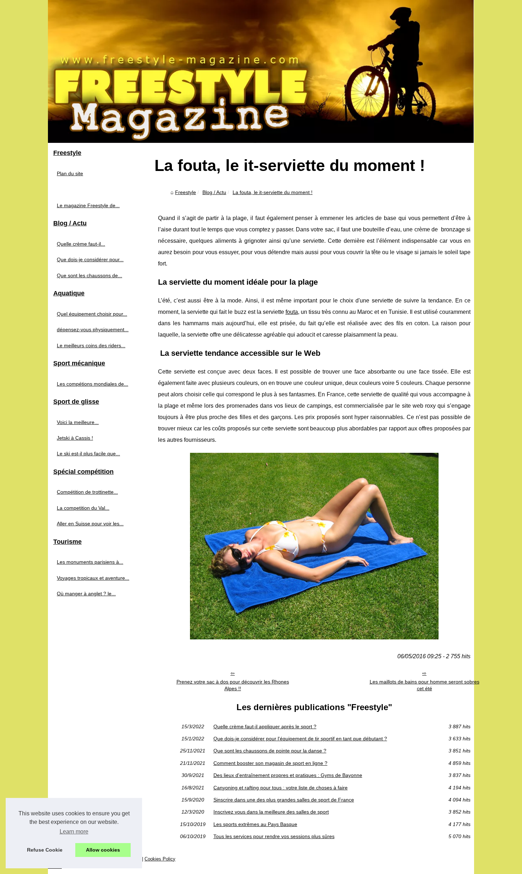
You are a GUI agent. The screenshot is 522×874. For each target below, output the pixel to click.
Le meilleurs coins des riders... (91, 345)
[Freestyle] (261, 71)
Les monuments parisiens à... (90, 562)
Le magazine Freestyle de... (88, 205)
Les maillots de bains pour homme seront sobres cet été (424, 685)
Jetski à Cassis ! (75, 438)
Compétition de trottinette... (87, 492)
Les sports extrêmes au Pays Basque (255, 824)
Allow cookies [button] (103, 850)
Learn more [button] (74, 832)
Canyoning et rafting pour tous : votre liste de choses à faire (280, 787)
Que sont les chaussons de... (89, 275)
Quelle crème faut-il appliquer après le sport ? (264, 726)
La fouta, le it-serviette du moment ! (272, 192)
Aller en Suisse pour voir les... (90, 523)
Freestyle (185, 192)
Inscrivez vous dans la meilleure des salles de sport (271, 811)
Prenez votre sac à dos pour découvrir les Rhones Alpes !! (232, 685)
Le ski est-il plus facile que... (88, 453)
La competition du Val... (83, 508)
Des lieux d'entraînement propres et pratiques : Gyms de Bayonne (287, 775)
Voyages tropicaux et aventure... (93, 578)
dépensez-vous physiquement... (93, 329)
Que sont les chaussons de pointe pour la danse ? (269, 750)
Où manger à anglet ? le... (86, 593)
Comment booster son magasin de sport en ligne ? (270, 763)
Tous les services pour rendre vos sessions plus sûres (274, 836)
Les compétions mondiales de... (92, 384)
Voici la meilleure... (78, 422)
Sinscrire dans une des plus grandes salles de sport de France (283, 799)
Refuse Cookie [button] (44, 850)
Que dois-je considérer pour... (90, 259)
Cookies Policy (160, 859)
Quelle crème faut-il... (81, 244)
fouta (292, 312)
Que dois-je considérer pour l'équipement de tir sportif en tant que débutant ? (300, 738)
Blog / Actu (214, 192)
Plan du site (70, 173)
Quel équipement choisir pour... (92, 314)
